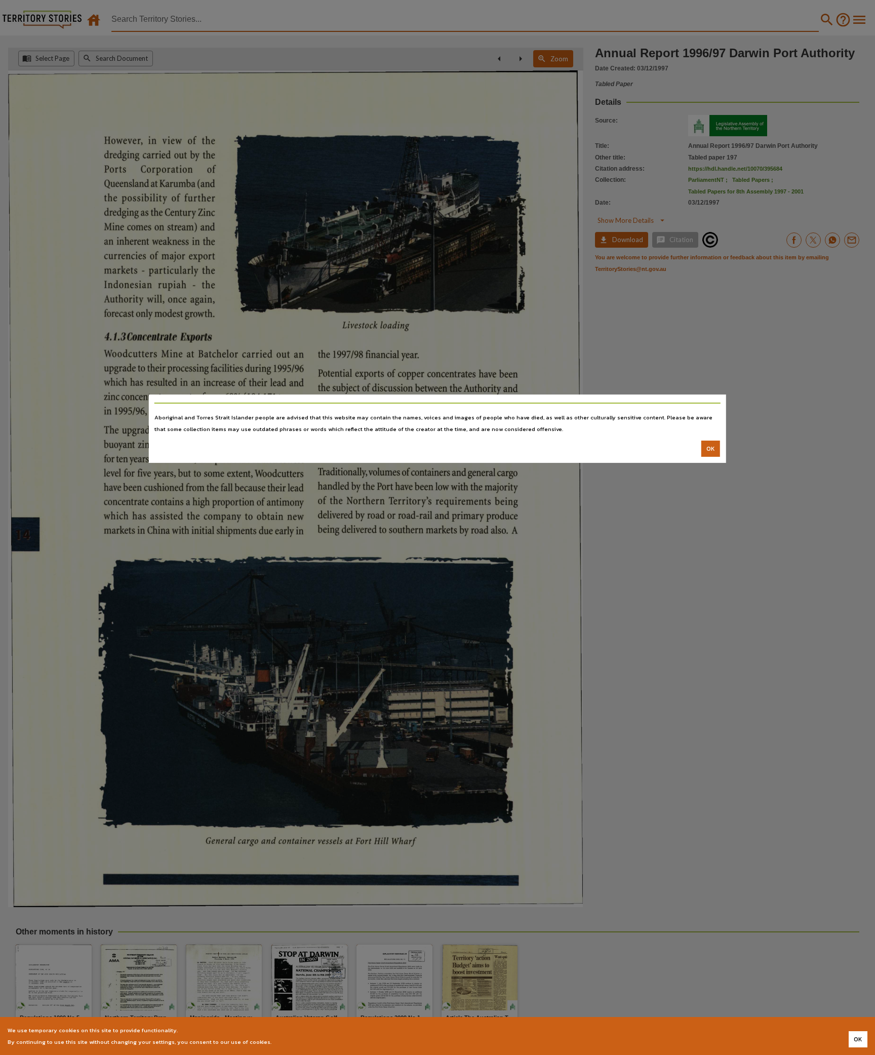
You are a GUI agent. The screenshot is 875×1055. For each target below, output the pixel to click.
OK (710, 448)
